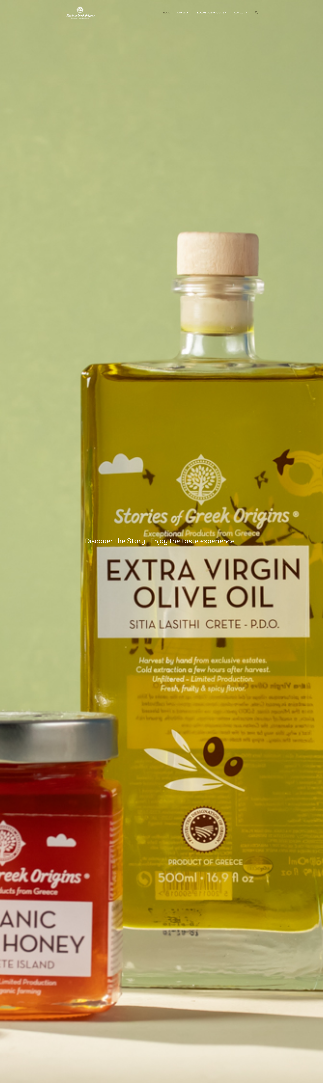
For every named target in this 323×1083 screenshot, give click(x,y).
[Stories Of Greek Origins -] (80, 12)
